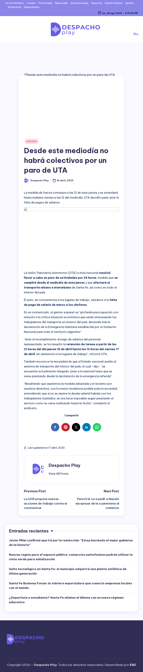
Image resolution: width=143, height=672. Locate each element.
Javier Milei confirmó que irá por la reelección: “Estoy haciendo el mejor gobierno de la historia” (71, 542)
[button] (58, 473)
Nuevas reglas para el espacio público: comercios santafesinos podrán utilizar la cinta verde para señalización (71, 557)
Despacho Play (64, 465)
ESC (133, 665)
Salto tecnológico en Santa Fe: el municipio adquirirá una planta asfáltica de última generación (68, 571)
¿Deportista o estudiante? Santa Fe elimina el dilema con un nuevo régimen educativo (66, 600)
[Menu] (135, 29)
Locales (32, 141)
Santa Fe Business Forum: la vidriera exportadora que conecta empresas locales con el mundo (70, 585)
